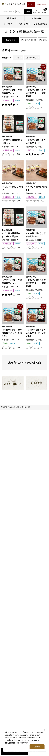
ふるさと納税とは (40, 24)
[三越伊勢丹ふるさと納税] (13, 4)
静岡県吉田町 (31, 58)
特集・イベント (24, 24)
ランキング (8, 24)
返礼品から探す (12, 18)
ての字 (16, 58)
